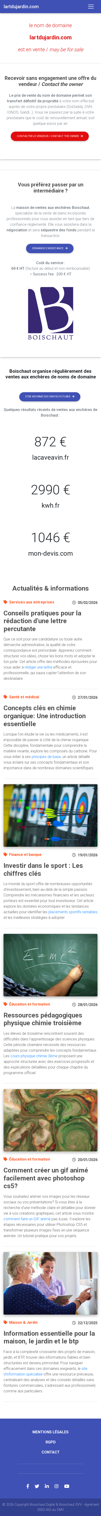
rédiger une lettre (38, 667)
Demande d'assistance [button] (47, 248)
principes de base (46, 756)
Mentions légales (50, 1432)
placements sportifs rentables (72, 912)
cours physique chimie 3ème (34, 1056)
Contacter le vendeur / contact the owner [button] (48, 136)
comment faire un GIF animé (27, 1219)
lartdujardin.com (51, 37)
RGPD (51, 1442)
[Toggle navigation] (91, 6)
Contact (51, 1452)
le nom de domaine (50, 25)
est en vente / (50, 49)
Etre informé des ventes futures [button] (47, 396)
